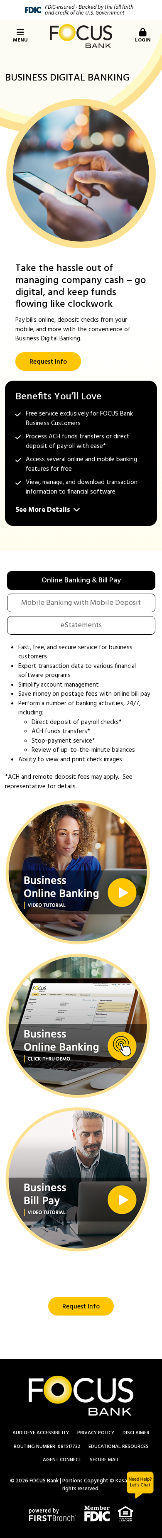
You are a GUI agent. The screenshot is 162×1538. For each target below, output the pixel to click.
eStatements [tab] (81, 625)
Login (143, 40)
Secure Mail (104, 1460)
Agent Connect (62, 1460)
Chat (140, 1485)
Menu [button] (20, 40)
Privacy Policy (95, 1433)
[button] (77, 872)
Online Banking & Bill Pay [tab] (81, 581)
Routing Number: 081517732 (47, 1447)
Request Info (48, 362)
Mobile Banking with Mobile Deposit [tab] (81, 603)
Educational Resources (118, 1447)
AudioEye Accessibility (40, 1433)
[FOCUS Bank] (81, 36)
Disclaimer (136, 1433)
